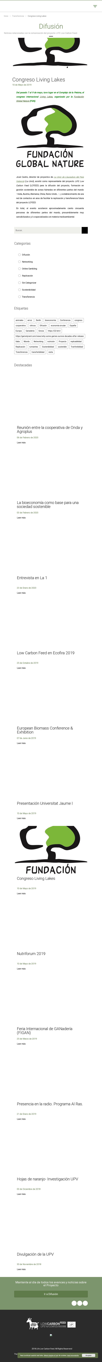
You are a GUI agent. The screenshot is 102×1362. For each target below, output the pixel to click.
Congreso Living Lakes (36, 878)
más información (73, 1355)
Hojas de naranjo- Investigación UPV (47, 1179)
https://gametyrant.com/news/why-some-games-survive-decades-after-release (50, 336)
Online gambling (29, 268)
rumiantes (33, 347)
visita (50, 352)
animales (19, 320)
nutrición (51, 341)
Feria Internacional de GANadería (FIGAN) (44, 1030)
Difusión (26, 255)
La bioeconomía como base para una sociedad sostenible (48, 504)
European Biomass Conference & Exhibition (45, 730)
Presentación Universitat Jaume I (45, 803)
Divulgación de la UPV (35, 1254)
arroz (29, 320)
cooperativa (21, 325)
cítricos (33, 325)
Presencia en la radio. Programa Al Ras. (50, 1104)
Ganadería (30, 331)
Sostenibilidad (28, 290)
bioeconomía (50, 320)
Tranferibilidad (77, 347)
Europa (19, 331)
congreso (78, 320)
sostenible (62, 347)
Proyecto (62, 341)
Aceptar (89, 1355)
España (73, 325)
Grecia (41, 331)
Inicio (6, 16)
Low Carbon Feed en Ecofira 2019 (46, 653)
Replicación (27, 275)
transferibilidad (38, 352)
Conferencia (65, 320)
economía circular (58, 325)
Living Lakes (46, 97)
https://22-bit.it (54, 331)
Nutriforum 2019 (31, 953)
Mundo (27, 341)
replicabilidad (76, 341)
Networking (27, 262)
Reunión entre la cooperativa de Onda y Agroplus (50, 429)
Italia (18, 341)
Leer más (21, 442)
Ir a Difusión (51, 1294)
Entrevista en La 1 (32, 577)
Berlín (38, 320)
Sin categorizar (29, 283)
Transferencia (18, 16)
